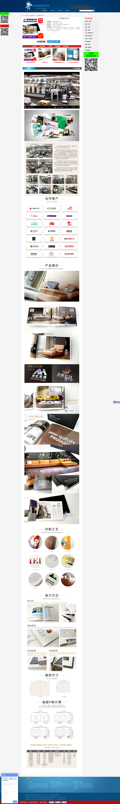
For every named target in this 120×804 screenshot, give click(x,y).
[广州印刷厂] (37, 9)
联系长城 (53, 10)
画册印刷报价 (32, 15)
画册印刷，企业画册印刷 (56, 782)
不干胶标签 (87, 41)
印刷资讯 (67, 10)
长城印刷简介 (44, 10)
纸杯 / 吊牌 (87, 24)
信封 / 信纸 (87, 27)
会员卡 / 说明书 (88, 38)
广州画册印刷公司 (40, 15)
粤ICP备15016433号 (29, 799)
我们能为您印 (89, 18)
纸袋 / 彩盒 (87, 44)
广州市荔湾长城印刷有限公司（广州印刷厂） (39, 795)
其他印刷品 (87, 50)
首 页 (29, 10)
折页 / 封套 (87, 29)
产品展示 (36, 10)
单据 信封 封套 (88, 35)
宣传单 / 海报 (88, 21)
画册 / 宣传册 (88, 47)
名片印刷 (30, 782)
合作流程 (60, 10)
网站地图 (51, 795)
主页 (22, 15)
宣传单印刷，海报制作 (78, 782)
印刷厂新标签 (56, 795)
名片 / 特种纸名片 (89, 32)
